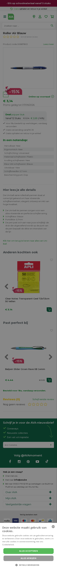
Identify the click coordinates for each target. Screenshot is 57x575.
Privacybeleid (27, 569)
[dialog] (28, 549)
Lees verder (20, 544)
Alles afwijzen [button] (28, 558)
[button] (28, 565)
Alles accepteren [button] (28, 551)
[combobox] (53, 526)
